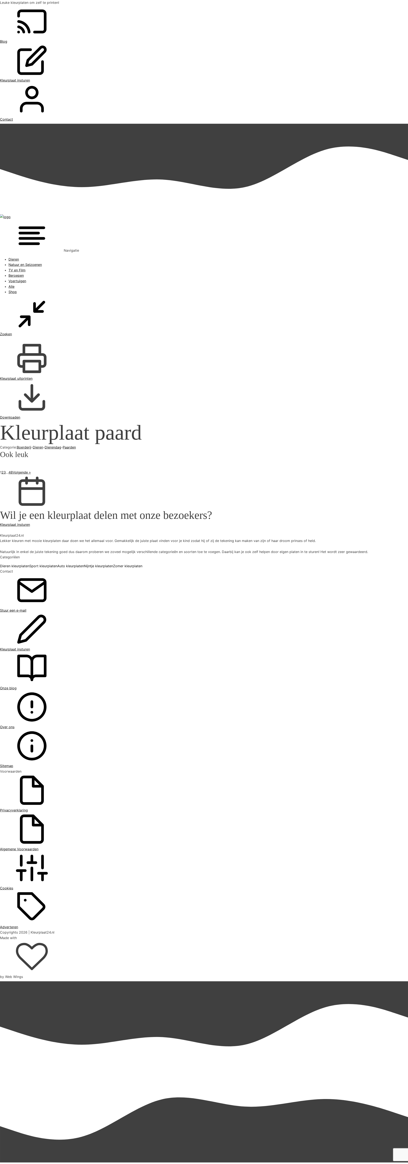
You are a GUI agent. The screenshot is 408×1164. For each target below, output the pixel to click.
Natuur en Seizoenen (25, 264)
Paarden (69, 447)
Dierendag (53, 447)
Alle (11, 286)
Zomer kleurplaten (127, 566)
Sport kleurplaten (43, 566)
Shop (12, 292)
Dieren (13, 259)
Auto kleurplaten (70, 566)
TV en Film (17, 270)
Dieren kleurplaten (14, 566)
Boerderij (24, 447)
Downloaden (10, 417)
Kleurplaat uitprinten (16, 378)
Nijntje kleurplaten (98, 566)
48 (10, 472)
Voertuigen (17, 281)
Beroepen (16, 275)
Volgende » (22, 472)
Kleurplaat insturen (15, 524)
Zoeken (6, 334)
